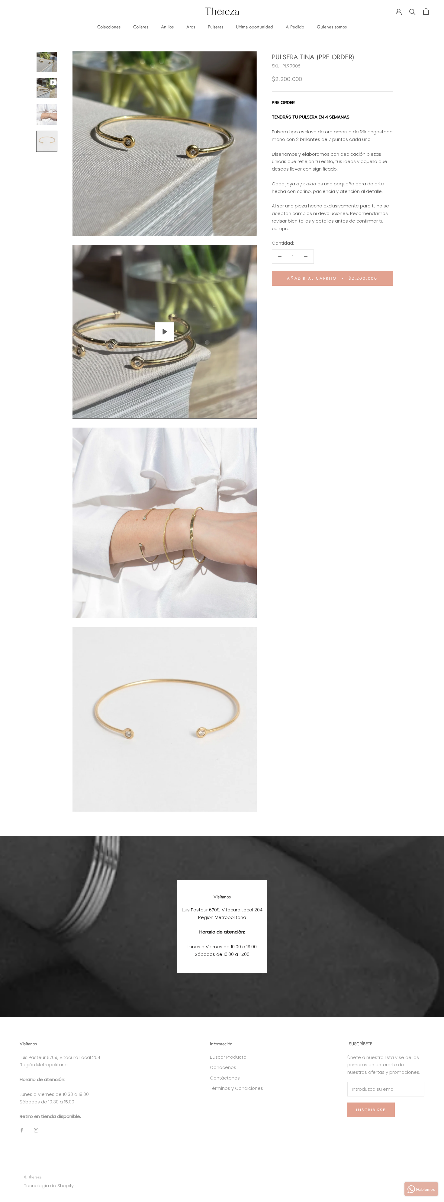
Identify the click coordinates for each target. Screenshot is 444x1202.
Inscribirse (371, 1110)
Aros (190, 27)
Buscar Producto (228, 1057)
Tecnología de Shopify (49, 1185)
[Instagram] (36, 1130)
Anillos (167, 27)
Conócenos (223, 1067)
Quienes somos (332, 27)
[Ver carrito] (426, 11)
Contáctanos (225, 1078)
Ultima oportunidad (254, 27)
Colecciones (109, 27)
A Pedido (295, 27)
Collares (140, 27)
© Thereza (32, 1177)
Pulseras (215, 27)
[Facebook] (22, 1130)
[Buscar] (412, 11)
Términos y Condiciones (236, 1088)
